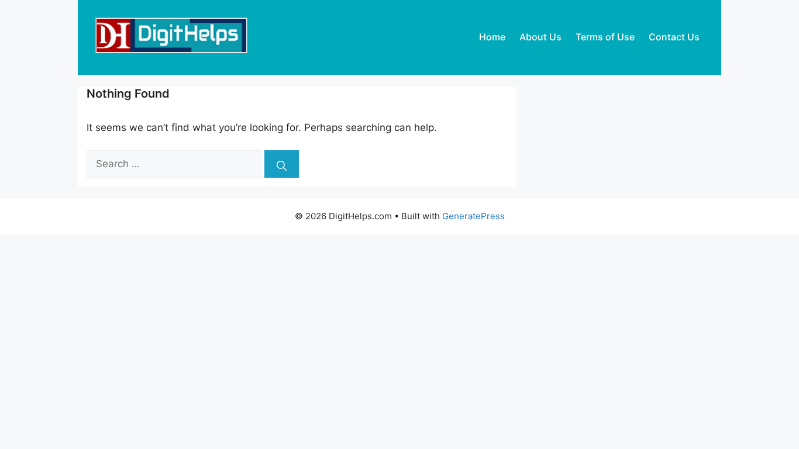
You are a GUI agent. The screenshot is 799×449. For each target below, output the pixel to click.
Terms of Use (605, 37)
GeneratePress (473, 216)
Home (492, 37)
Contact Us (674, 37)
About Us (540, 37)
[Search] (281, 164)
